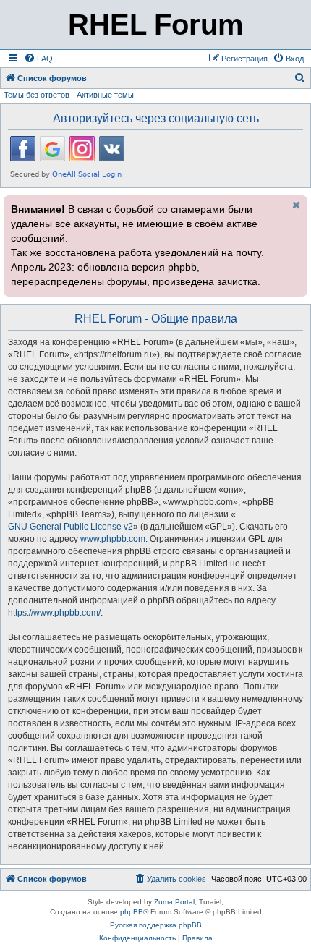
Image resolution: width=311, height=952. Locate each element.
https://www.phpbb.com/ (54, 613)
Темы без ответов (36, 94)
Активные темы (105, 94)
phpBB (131, 912)
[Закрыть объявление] (295, 205)
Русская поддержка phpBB (156, 925)
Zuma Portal (174, 902)
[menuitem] (38, 58)
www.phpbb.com (112, 539)
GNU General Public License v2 (70, 527)
